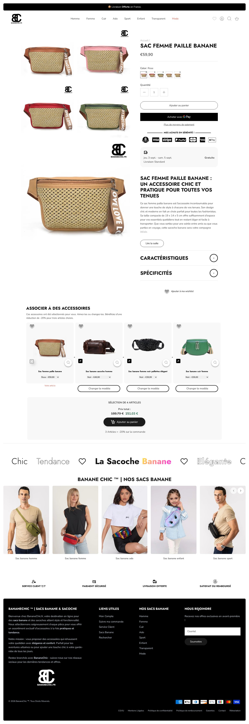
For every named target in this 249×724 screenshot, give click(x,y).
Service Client (106, 627)
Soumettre (196, 641)
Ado (115, 18)
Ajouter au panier (179, 105)
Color (146, 68)
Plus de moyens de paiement (179, 124)
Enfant (141, 18)
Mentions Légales (136, 710)
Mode (175, 18)
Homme (75, 18)
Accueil (144, 40)
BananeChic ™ (22, 701)
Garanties (210, 710)
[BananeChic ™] (16, 19)
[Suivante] (240, 490)
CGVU (121, 710)
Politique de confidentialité (160, 710)
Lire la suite (152, 243)
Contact (222, 710)
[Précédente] (233, 490)
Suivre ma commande (111, 621)
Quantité (145, 85)
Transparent (158, 18)
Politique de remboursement (189, 710)
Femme (90, 18)
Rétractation (235, 710)
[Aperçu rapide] (68, 362)
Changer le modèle (99, 388)
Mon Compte (106, 616)
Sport (127, 18)
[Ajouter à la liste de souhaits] (32, 326)
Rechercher (105, 637)
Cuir (104, 18)
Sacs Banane (106, 632)
